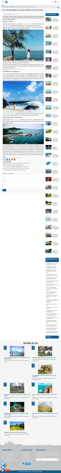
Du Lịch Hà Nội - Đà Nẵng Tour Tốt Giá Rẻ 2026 (56, 68)
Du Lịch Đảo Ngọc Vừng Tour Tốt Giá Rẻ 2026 (56, 124)
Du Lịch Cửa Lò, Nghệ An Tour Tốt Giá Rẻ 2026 (56, 52)
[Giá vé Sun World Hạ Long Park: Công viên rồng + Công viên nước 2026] (17, 351)
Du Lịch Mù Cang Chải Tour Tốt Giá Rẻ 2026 (56, 195)
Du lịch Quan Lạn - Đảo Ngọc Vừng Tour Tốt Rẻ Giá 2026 (55, 244)
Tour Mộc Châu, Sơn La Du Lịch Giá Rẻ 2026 (56, 36)
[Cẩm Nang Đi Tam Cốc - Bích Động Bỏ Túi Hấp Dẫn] (17, 426)
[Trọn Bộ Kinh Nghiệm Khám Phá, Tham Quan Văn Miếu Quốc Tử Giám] (17, 407)
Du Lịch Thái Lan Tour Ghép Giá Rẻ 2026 (55, 100)
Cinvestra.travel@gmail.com (11, 458)
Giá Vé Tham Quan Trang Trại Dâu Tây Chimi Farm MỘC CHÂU (51, 296)
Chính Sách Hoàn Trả (26, 455)
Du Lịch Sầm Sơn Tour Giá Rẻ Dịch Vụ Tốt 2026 (56, 92)
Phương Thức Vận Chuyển (26, 460)
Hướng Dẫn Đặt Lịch (25, 458)
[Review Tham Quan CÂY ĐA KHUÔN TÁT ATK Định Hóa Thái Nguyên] (17, 388)
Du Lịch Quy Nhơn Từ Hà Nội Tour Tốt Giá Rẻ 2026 (56, 156)
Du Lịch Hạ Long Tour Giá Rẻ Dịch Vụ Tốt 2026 (56, 76)
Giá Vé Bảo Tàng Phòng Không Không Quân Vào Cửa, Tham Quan (15, 166)
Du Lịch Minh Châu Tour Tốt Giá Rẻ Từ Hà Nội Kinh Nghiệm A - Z (55, 172)
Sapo (41, 471)
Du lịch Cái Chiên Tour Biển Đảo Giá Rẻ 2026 (56, 116)
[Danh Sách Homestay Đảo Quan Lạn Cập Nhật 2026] (45, 351)
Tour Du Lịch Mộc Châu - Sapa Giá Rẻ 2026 (55, 204)
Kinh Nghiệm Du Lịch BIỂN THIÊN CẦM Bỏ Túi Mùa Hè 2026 (51, 271)
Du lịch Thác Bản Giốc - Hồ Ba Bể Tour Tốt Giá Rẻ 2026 (55, 252)
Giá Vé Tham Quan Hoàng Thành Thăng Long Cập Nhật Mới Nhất (51, 288)
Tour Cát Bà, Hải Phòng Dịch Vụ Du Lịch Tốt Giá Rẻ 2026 (56, 28)
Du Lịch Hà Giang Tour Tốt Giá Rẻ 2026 (55, 164)
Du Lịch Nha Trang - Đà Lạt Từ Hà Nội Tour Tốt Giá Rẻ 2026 (56, 140)
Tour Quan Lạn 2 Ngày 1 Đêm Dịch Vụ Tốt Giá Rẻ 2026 (55, 84)
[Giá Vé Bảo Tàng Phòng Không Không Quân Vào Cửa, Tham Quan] (45, 369)
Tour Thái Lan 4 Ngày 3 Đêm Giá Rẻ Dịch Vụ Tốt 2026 (56, 180)
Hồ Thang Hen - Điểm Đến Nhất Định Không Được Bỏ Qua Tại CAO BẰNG (52, 300)
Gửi (4, 190)
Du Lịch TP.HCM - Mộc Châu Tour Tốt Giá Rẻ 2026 (56, 132)
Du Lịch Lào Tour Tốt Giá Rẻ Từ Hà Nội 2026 (56, 227)
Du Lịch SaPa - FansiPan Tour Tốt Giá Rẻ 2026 (56, 60)
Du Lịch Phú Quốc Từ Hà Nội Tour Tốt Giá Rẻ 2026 (56, 108)
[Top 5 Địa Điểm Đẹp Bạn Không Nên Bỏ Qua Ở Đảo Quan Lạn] (45, 388)
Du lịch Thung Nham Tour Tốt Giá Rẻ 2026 (55, 235)
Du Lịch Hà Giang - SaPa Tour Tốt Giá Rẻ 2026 (56, 188)
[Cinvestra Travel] (6, 2)
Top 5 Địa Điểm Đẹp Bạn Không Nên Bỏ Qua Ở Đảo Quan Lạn (14, 169)
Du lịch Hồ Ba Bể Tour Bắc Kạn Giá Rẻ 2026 (56, 211)
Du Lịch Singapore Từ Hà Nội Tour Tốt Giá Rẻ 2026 (56, 148)
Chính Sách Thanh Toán (26, 457)
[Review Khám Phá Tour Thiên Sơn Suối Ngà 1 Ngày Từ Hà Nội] (45, 407)
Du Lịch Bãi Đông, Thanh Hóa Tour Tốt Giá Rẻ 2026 (55, 220)
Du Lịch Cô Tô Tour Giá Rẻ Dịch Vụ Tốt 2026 (55, 44)
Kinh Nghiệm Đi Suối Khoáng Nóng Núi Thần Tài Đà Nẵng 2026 (51, 321)
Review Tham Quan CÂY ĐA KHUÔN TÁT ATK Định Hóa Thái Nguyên (16, 168)
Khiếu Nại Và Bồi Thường (26, 452)
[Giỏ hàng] (55, 2)
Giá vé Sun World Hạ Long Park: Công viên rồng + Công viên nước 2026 (16, 163)
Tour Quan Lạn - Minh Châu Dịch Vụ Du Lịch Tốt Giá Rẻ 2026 (56, 20)
